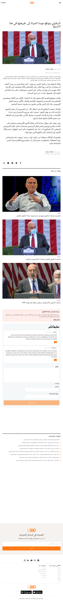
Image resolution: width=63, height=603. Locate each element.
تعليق (56, 366)
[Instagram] (25, 560)
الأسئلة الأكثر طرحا (42, 569)
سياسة (59, 567)
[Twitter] (35, 560)
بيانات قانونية (43, 573)
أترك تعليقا (31, 403)
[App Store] (37, 592)
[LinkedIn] (28, 560)
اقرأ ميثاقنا (56, 319)
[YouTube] (31, 560)
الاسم (56, 386)
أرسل (31, 548)
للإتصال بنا (43, 575)
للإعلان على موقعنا (42, 571)
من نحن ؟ (44, 567)
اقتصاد (59, 569)
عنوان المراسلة (53, 393)
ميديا (59, 575)
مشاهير (59, 579)
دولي (60, 19)
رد (55, 342)
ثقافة (59, 573)
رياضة (59, 577)
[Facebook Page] (38, 560)
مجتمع (59, 571)
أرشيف (44, 577)
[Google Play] (26, 592)
